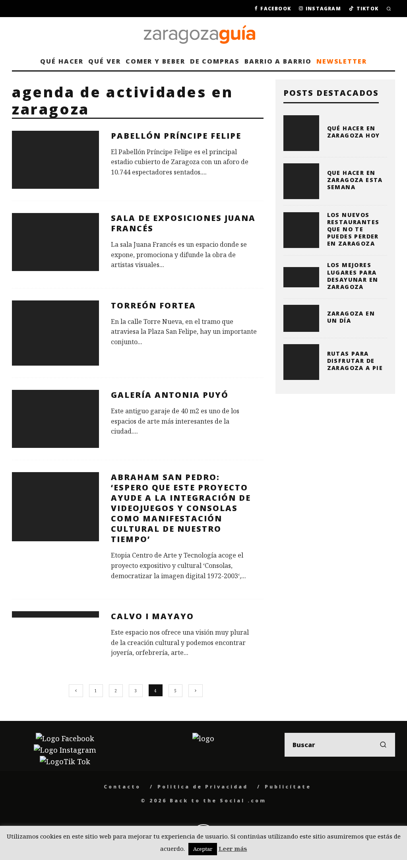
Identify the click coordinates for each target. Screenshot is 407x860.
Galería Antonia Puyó (170, 394)
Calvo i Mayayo (152, 616)
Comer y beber (155, 61)
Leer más (233, 848)
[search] (383, 745)
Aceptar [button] (202, 848)
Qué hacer (61, 61)
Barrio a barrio (278, 61)
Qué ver (104, 61)
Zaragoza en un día (351, 317)
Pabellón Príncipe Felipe (176, 135)
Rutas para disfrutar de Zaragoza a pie (355, 361)
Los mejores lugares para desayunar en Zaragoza (352, 276)
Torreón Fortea (153, 305)
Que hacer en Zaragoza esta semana (355, 180)
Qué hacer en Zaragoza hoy (353, 131)
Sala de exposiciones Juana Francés (183, 223)
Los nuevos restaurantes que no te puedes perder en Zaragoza (353, 229)
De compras (215, 61)
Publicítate (288, 786)
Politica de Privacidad (202, 786)
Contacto (122, 786)
